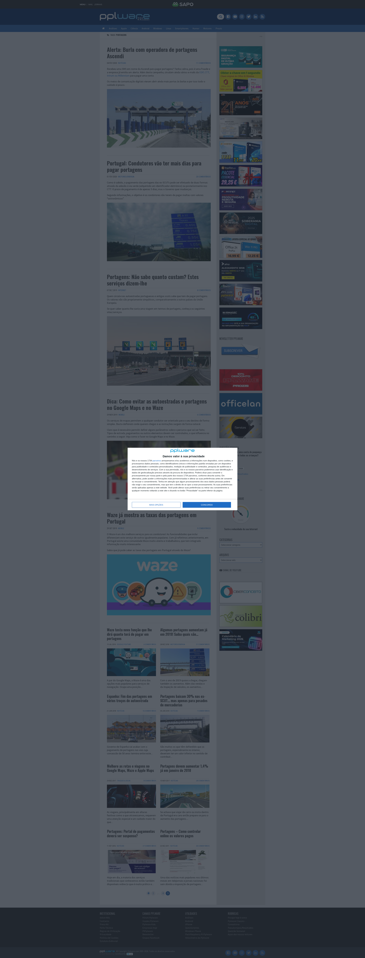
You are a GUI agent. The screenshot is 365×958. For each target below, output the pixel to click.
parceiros (157, 461)
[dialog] (182, 479)
